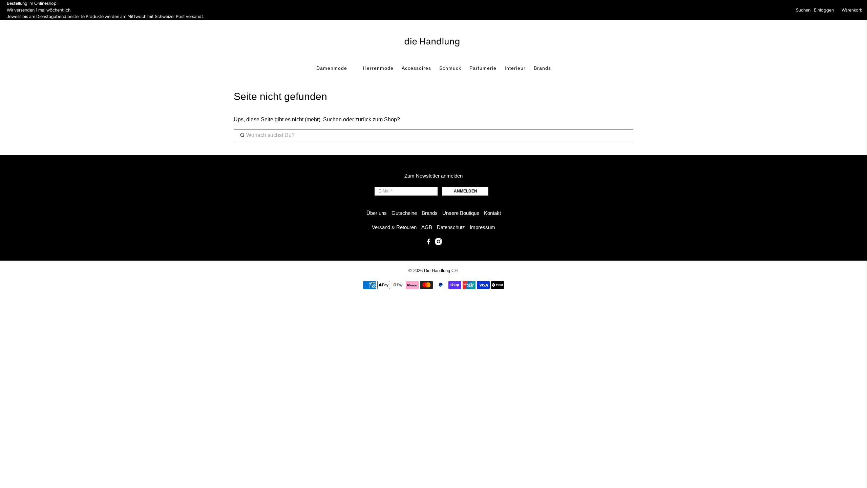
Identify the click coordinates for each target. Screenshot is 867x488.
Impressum (482, 227)
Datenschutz (451, 227)
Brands (542, 68)
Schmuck (450, 68)
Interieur (515, 68)
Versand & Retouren (394, 227)
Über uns (376, 213)
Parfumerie (482, 68)
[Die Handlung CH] (434, 41)
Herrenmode (378, 68)
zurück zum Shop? (377, 119)
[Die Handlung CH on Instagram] (438, 243)
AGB (426, 227)
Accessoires (416, 68)
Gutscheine (404, 213)
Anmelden (465, 191)
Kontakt (492, 213)
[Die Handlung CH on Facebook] (428, 243)
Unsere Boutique (460, 213)
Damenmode (331, 68)
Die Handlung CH (441, 270)
